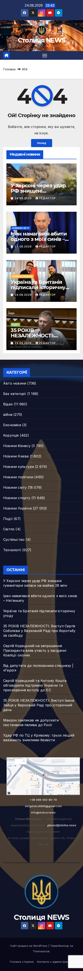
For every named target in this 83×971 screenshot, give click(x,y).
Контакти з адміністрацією (55, 961)
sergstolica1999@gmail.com (43, 806)
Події (8, 519)
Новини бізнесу (16, 446)
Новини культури (18, 466)
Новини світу (20, 228)
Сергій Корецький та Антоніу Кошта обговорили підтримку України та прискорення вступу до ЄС (35, 685)
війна (7, 414)
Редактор (47, 198)
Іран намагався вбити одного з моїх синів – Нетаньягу (39, 239)
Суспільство (13, 539)
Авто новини (14, 383)
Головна (9, 69)
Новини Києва (16, 456)
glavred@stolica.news (61, 825)
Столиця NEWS (41, 40)
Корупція (11, 435)
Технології (12, 550)
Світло (8, 529)
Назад (41, 143)
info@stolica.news (43, 812)
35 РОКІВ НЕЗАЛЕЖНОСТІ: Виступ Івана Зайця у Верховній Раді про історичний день (38, 705)
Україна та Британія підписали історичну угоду (38, 287)
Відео (15, 324)
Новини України (22, 180)
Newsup (63, 945)
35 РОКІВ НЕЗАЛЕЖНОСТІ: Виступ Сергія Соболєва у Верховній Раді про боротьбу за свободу (39, 630)
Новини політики (18, 477)
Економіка (12, 425)
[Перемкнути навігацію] (44, 55)
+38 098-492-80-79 (43, 799)
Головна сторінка (22, 961)
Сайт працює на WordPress (29, 945)
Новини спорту (16, 498)
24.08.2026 (24, 198)
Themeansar (41, 951)
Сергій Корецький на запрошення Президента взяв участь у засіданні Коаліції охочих (34, 650)
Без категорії (14, 394)
